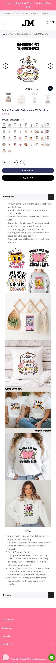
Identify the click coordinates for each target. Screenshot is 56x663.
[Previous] (5, 66)
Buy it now (28, 178)
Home (4, 34)
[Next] (50, 66)
